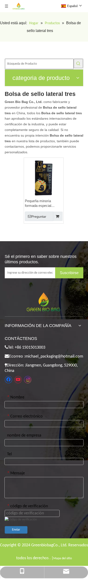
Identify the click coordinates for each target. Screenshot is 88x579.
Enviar (16, 530)
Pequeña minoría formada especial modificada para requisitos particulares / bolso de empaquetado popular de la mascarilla (43, 203)
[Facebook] (8, 379)
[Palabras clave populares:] (78, 63)
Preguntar (38, 216)
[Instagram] (27, 379)
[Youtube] (18, 379)
